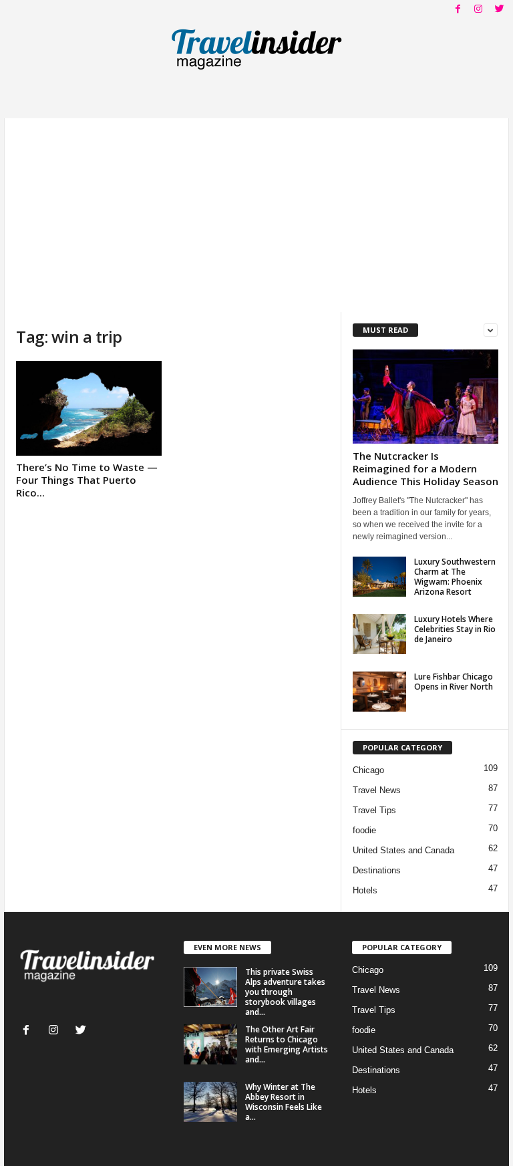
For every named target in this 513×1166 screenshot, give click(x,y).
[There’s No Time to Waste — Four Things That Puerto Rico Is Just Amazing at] (89, 408)
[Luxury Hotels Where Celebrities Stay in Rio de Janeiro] (379, 634)
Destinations (377, 870)
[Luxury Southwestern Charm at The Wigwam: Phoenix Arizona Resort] (379, 577)
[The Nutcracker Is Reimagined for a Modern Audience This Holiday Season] (425, 396)
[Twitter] (499, 9)
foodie (364, 830)
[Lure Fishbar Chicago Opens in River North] (379, 692)
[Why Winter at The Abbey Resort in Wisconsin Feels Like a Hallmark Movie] (210, 1102)
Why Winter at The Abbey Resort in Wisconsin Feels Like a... (283, 1102)
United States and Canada (403, 850)
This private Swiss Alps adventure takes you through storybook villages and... (285, 992)
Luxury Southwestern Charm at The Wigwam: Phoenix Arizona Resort (455, 576)
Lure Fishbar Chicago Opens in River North (453, 681)
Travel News (377, 790)
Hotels (365, 890)
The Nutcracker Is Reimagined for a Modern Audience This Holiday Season (425, 468)
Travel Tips (374, 810)
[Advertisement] (256, 211)
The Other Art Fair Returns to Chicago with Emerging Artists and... (286, 1044)
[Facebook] (458, 9)
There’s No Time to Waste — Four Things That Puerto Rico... (87, 479)
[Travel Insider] (256, 49)
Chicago (368, 770)
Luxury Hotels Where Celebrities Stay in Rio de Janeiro (455, 629)
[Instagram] (478, 9)
